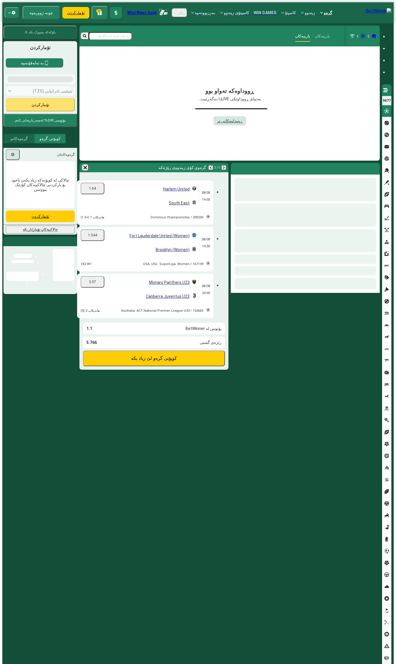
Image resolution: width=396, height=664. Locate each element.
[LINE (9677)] (373, 36)
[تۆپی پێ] (362, 36)
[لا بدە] (236, 167)
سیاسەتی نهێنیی (43, 198)
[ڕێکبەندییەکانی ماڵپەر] (12, 12)
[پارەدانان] (116, 13)
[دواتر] (360, 167)
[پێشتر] (375, 167)
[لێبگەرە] (85, 36)
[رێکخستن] (13, 251)
